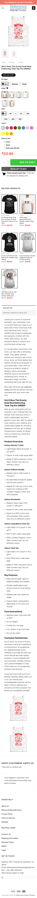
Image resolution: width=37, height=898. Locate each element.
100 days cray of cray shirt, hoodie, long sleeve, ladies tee (9, 294)
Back (8, 145)
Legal (3, 850)
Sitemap (4, 822)
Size (3, 109)
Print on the (6, 138)
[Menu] (2, 8)
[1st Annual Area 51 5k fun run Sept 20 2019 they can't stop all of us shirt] (9, 204)
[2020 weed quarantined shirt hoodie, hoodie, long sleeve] (27, 204)
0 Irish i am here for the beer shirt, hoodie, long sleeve (9, 257)
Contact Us (6, 834)
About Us (5, 806)
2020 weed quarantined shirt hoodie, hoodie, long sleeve (26, 220)
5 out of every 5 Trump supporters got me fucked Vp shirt (27, 257)
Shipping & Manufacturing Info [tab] (15, 313)
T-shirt (20, 62)
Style (4, 88)
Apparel (12, 62)
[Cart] (33, 8)
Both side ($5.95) (12, 148)
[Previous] (4, 31)
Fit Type (4, 79)
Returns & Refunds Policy (11, 810)
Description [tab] (7, 308)
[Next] (32, 31)
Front (8, 142)
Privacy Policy (7, 814)
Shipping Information (9, 838)
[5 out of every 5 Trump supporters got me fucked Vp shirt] (27, 242)
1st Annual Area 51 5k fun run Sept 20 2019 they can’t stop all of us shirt (9, 220)
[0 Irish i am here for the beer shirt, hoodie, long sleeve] (9, 242)
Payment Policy (7, 842)
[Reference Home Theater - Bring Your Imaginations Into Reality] (18, 8)
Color (3, 123)
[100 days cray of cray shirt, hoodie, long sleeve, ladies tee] (9, 278)
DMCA (4, 846)
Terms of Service (8, 818)
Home (3, 62)
